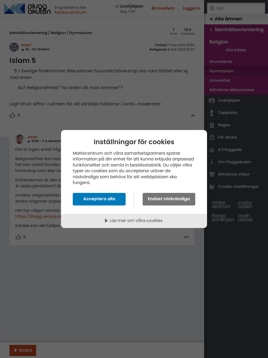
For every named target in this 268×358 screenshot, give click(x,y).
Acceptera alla (99, 199)
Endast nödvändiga (169, 199)
